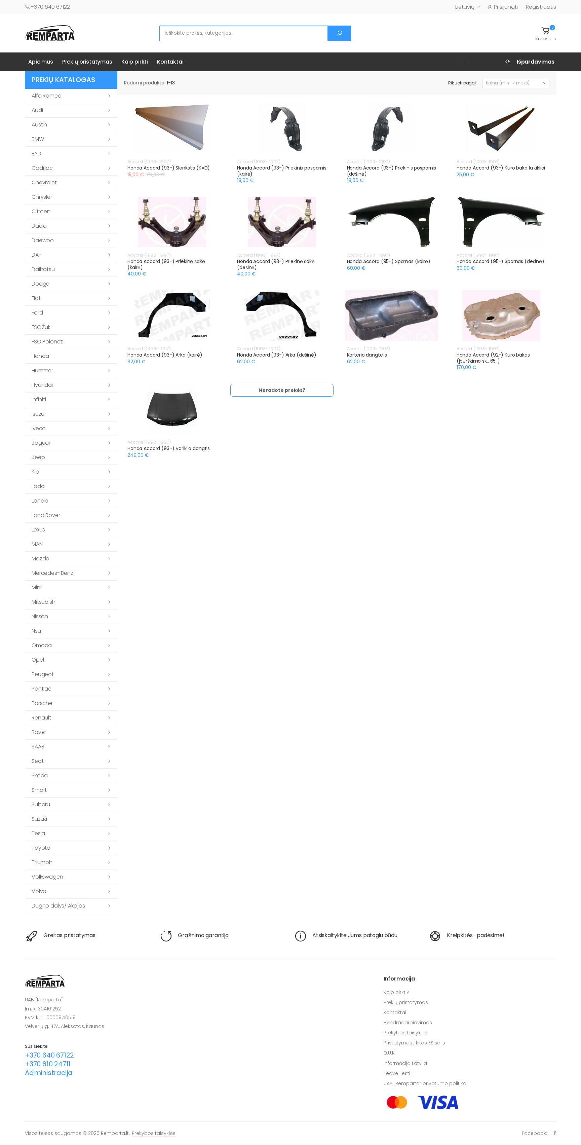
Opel (38, 660)
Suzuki (39, 819)
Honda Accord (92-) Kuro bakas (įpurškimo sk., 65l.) (493, 358)
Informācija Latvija (405, 1063)
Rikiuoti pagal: (462, 83)
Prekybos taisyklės (405, 1032)
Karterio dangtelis (367, 355)
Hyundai (42, 385)
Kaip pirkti (134, 62)
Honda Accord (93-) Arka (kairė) (164, 355)
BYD (36, 153)
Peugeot (43, 674)
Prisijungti (506, 7)
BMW (38, 139)
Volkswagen (47, 877)
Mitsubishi (44, 602)
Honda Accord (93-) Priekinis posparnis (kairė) (281, 170)
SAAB (38, 746)
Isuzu (38, 414)
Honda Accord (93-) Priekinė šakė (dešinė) (276, 264)
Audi (37, 110)
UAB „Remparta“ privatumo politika (425, 1083)
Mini (36, 587)
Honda (40, 356)
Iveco (39, 428)
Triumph (42, 862)
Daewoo (43, 240)
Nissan (40, 616)
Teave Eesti (397, 1073)
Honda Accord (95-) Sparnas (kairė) (388, 261)
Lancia (40, 501)
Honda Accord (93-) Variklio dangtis (168, 448)
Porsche (42, 703)
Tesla (38, 833)
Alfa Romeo (46, 96)
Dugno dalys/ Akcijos (58, 906)
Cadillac (42, 168)
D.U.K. (390, 1052)
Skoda (40, 775)
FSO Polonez (47, 341)
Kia (35, 472)
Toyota (41, 848)
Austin (39, 124)
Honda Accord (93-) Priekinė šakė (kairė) (166, 264)
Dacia (39, 226)
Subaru (41, 804)
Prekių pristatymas (87, 62)
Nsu (36, 631)
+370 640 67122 (50, 7)
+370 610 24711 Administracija (49, 1068)
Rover (39, 732)
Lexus (38, 529)
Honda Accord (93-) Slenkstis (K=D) (168, 167)
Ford (37, 313)
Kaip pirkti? (396, 992)
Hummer (42, 370)
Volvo (39, 891)
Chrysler (42, 197)
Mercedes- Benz (52, 573)
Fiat (36, 298)
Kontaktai (170, 62)
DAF (36, 255)
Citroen (41, 211)
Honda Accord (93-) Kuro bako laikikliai (501, 167)
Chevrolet (44, 182)
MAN (37, 544)
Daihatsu (43, 269)
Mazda (40, 558)
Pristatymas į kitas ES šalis (414, 1042)
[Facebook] (555, 1133)
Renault (41, 718)
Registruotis (541, 7)
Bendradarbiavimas (408, 1022)
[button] (545, 33)
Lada (38, 486)
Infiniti (39, 399)
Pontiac (41, 689)
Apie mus (40, 62)
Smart (39, 790)
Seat (37, 761)
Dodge (40, 284)
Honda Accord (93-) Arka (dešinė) (276, 355)
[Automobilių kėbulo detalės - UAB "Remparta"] (50, 33)
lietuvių (464, 7)
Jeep (38, 457)
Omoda (42, 645)
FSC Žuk (41, 327)
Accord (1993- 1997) (149, 161)
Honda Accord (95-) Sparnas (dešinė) (500, 261)
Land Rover (46, 515)
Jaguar (41, 443)
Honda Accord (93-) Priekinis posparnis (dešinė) (391, 170)
